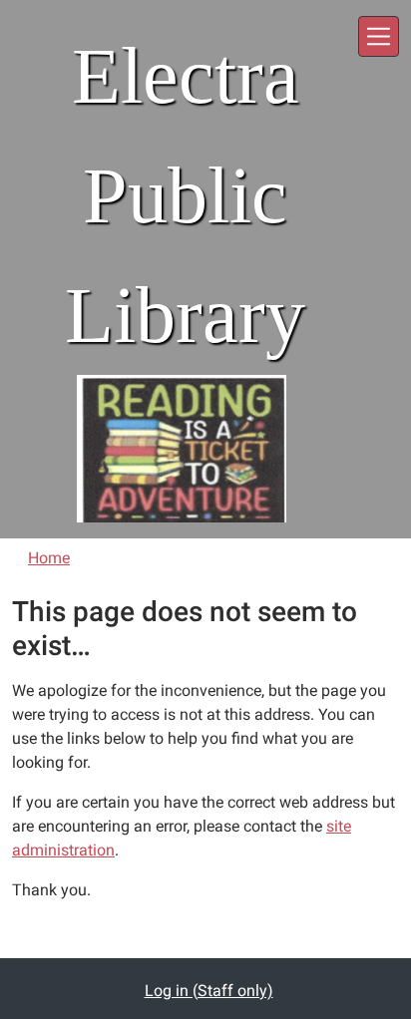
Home (49, 557)
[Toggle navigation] (378, 36)
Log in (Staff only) (209, 990)
